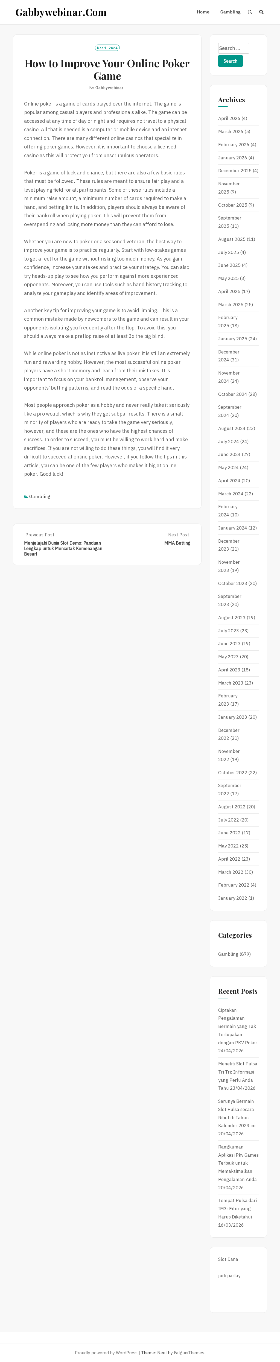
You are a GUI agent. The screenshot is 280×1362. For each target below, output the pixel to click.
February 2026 (233, 145)
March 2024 (230, 494)
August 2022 (232, 807)
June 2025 (229, 265)
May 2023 (228, 657)
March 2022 (230, 872)
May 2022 (228, 846)
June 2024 (229, 454)
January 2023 (232, 717)
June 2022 (229, 833)
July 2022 (228, 820)
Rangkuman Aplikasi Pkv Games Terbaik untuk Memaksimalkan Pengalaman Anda (238, 1163)
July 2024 (228, 442)
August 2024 (232, 428)
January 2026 (232, 158)
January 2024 (232, 528)
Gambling (230, 11)
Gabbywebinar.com (61, 11)
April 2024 (229, 481)
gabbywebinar (109, 87)
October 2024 (232, 394)
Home (203, 11)
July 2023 (228, 631)
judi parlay (229, 1276)
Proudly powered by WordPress (106, 1352)
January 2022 (232, 898)
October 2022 (232, 773)
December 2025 (235, 171)
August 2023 (232, 618)
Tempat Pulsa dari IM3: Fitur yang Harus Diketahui (237, 1208)
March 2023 (230, 683)
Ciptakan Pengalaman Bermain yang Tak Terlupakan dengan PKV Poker (237, 1026)
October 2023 (232, 583)
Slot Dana (228, 1259)
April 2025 (229, 291)
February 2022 (233, 885)
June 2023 (229, 644)
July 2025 (228, 252)
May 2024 (228, 467)
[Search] (261, 12)
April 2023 (229, 670)
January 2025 (232, 339)
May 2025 (228, 278)
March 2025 (230, 305)
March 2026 (230, 131)
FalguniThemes (189, 1352)
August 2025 (232, 239)
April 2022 (229, 859)
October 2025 (232, 205)
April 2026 (229, 118)
